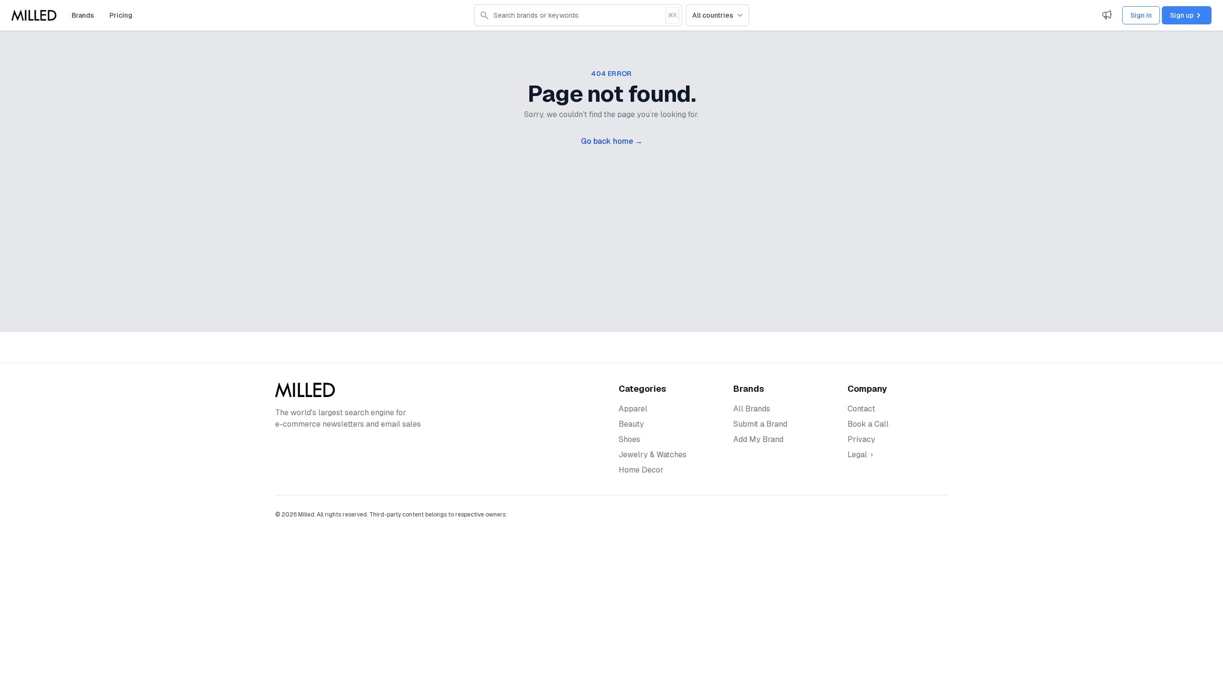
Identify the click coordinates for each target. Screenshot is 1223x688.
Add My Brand (758, 439)
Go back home (612, 141)
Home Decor (641, 470)
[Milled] (33, 15)
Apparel (633, 409)
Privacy (861, 439)
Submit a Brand (760, 424)
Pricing (120, 15)
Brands (83, 15)
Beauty (631, 424)
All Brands (751, 409)
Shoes (629, 439)
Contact (861, 409)
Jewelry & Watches (653, 455)
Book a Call (868, 424)
